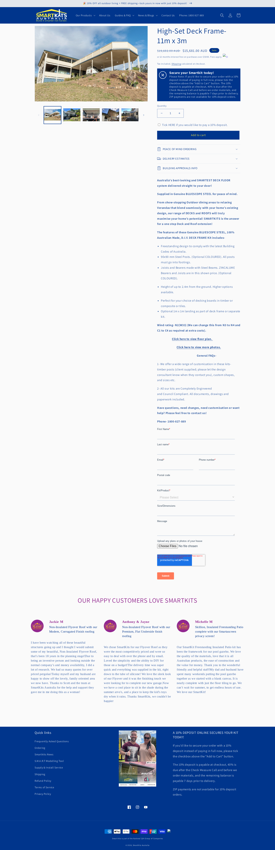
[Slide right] (144, 115)
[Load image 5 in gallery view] (130, 115)
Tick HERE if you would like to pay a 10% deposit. (195, 125)
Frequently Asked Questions (52, 741)
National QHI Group (141, 838)
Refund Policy (43, 780)
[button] (85, 15)
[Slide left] (39, 115)
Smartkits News (44, 754)
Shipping (176, 63)
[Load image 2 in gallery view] (71, 115)
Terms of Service (44, 787)
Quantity (161, 105)
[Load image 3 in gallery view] (91, 115)
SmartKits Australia (141, 845)
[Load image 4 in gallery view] (110, 115)
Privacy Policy (43, 794)
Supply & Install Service (49, 767)
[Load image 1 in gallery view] (52, 115)
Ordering (40, 748)
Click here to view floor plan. (192, 339)
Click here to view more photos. (199, 347)
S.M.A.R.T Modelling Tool (49, 761)
